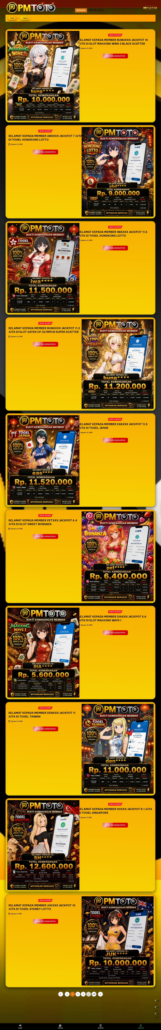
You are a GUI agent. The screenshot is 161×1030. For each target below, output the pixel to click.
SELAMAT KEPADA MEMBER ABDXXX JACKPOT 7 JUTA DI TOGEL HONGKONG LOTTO (45, 137)
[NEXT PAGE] (100, 994)
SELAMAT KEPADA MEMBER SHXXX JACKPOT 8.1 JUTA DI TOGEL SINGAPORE (115, 810)
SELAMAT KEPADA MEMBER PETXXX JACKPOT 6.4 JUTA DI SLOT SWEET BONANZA (42, 522)
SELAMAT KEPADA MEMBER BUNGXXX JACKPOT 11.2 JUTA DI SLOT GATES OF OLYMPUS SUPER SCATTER (44, 329)
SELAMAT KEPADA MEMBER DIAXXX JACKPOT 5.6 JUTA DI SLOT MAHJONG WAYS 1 (112, 618)
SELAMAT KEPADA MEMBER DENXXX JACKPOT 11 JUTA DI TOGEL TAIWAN (41, 714)
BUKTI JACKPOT (115, 35)
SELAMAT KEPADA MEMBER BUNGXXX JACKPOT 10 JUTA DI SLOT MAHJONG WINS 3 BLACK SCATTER (113, 41)
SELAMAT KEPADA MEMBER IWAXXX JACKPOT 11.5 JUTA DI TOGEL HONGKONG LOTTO (112, 233)
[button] (151, 15)
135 (94, 994)
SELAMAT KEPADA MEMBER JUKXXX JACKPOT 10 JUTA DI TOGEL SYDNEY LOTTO (41, 907)
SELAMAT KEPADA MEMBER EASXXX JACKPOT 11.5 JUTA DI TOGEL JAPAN (112, 425)
